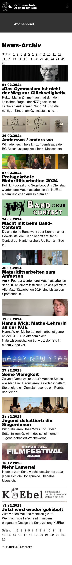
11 (54, 54)
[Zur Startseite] (5, 6)
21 (46, 58)
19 (36, 58)
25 (3, 63)
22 (52, 58)
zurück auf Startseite (19, 547)
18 (30, 58)
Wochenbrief (24, 24)
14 (9, 58)
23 (57, 58)
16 (19, 58)
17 (25, 58)
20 (41, 58)
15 (14, 58)
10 (48, 54)
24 (63, 58)
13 (3, 58)
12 (59, 54)
